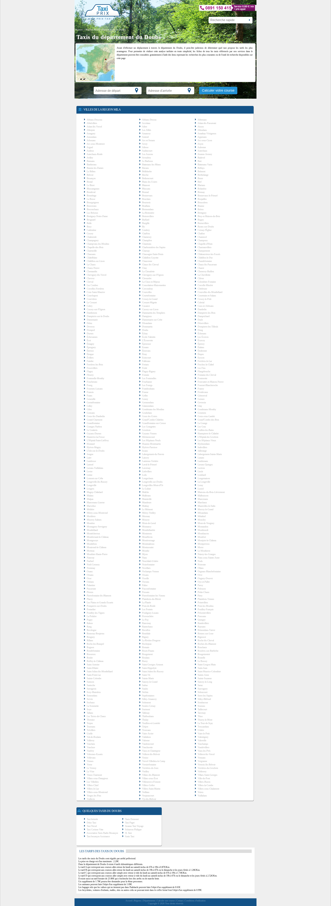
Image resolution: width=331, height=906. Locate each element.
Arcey (144, 144)
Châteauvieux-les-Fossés (209, 254)
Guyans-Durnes (94, 433)
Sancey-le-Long (205, 682)
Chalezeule (92, 237)
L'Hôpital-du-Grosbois (208, 437)
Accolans (146, 123)
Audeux (90, 150)
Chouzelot (146, 278)
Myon (145, 554)
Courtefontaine (149, 295)
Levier (90, 471)
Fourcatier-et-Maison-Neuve (211, 381)
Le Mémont (147, 509)
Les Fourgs (147, 385)
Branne (201, 206)
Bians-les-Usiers (149, 181)
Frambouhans (148, 388)
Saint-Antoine (93, 664)
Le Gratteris (92, 430)
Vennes (90, 761)
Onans (90, 571)
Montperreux (204, 544)
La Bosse (91, 199)
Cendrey (146, 230)
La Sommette (93, 706)
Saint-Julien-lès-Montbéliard (100, 671)
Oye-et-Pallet (204, 581)
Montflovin (147, 537)
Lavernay (146, 468)
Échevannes (92, 337)
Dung (200, 330)
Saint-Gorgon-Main (207, 664)
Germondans (148, 402)
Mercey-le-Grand (205, 509)
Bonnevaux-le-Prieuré (208, 195)
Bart (200, 161)
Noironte (202, 564)
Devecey (91, 326)
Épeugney (91, 347)
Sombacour (203, 702)
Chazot (201, 268)
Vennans (202, 757)
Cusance (146, 306)
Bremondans (148, 209)
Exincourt (146, 357)
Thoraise (91, 719)
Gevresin (202, 402)
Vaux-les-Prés (204, 750)
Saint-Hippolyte (149, 668)
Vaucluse (91, 747)
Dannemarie (92, 319)
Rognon (90, 647)
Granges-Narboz (94, 426)
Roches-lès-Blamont (207, 644)
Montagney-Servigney (97, 526)
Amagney (91, 133)
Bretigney (202, 213)
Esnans (145, 347)
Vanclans (91, 744)
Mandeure (146, 502)
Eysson (201, 357)
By (143, 226)
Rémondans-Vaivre (206, 630)
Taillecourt (202, 709)
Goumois (202, 413)
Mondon (91, 523)
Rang (89, 626)
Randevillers (203, 623)
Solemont (146, 702)
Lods (144, 475)
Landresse (91, 461)
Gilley (89, 406)
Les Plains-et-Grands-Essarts (100, 602)
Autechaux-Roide (94, 154)
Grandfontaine (93, 423)
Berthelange (203, 175)
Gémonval (202, 395)
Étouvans (146, 350)
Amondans (92, 137)
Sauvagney (203, 688)
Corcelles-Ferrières (95, 288)
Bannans (91, 161)
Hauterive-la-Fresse (96, 437)
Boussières (203, 202)
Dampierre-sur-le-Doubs (98, 316)
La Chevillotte (204, 275)
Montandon (203, 526)
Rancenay (146, 623)
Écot (89, 340)
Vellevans (91, 757)
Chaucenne (147, 261)
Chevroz (90, 278)
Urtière (201, 730)
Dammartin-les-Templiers (153, 313)
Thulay (145, 719)
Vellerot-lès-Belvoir (151, 754)
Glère (89, 409)
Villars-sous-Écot (150, 778)
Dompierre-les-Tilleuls (208, 326)
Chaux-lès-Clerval (150, 264)
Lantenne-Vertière (150, 461)
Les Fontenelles (149, 378)
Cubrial (201, 302)
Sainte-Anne (203, 675)
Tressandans (203, 726)
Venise (145, 757)
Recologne (91, 630)
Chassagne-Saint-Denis (152, 254)
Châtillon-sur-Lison (96, 261)
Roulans (146, 657)
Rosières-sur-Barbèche (208, 650)
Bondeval (91, 192)
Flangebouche (204, 371)
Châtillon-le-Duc (205, 257)
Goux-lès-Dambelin (96, 416)
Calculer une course (166, 900)
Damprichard (204, 316)
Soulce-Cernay (149, 706)
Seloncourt (202, 692)
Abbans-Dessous (94, 119)
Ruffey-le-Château (95, 661)
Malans (90, 495)
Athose (145, 147)
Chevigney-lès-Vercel (96, 275)
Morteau (90, 550)
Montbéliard (92, 530)
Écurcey (201, 340)
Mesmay (146, 516)
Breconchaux (93, 209)
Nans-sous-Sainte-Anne (209, 557)
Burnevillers (203, 223)
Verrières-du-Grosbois (208, 768)
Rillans (90, 640)
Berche (145, 175)
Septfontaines (148, 695)
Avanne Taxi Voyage (134, 826)
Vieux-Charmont (94, 775)
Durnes (90, 333)
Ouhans (90, 581)
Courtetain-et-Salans (207, 295)
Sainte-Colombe (94, 678)
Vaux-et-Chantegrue (151, 750)
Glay (200, 406)
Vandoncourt (148, 744)
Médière (90, 509)
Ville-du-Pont (204, 778)
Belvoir (90, 175)
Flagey (90, 371)
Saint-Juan (202, 668)
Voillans (145, 792)
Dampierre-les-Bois (206, 313)
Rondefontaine (93, 650)
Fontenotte (202, 378)
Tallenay (146, 713)
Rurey (145, 661)
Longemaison (204, 478)
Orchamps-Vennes (150, 571)
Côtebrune (202, 288)
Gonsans (91, 413)
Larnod (90, 464)
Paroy (200, 585)
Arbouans (91, 140)
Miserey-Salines (94, 519)
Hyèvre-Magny (94, 447)
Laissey (145, 457)
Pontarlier (91, 609)
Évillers (90, 357)
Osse (89, 578)
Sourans (201, 706)
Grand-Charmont (94, 419)
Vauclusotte (147, 747)
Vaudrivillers (203, 747)
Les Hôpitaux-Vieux (207, 440)
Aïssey (200, 126)
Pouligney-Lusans (150, 613)
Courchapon (92, 295)
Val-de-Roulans (94, 737)
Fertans (145, 364)
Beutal (90, 181)
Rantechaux (147, 626)
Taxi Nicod (92, 826)
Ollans (201, 568)
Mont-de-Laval (149, 523)
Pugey (90, 619)
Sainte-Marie (148, 678)
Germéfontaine (93, 402)
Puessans (202, 616)
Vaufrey (90, 750)
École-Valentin (148, 337)
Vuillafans (202, 795)
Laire (89, 457)
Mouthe (145, 550)
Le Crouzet (92, 302)
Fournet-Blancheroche (208, 385)
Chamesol (202, 237)
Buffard (145, 219)
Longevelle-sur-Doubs (152, 481)
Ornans (90, 575)
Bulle (89, 223)
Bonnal (145, 192)
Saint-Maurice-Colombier (209, 671)
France (80, 29)
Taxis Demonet (132, 819)
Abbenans (202, 119)
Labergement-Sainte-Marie (210, 454)
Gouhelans (147, 413)
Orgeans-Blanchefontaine (209, 571)
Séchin (145, 692)
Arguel (90, 147)
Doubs (145, 330)
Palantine (91, 585)
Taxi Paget (129, 822)
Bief (200, 181)
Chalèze (201, 233)
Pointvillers (203, 602)
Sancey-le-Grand (149, 682)
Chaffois (146, 233)
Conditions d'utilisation (195, 900)
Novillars (146, 568)
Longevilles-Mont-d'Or (152, 485)
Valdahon (146, 737)
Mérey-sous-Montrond (97, 513)
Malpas (90, 499)
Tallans (90, 713)
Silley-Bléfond (204, 699)
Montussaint (147, 547)
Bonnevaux (147, 195)
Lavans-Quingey (205, 464)
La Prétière (92, 616)
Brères (201, 209)
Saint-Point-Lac (94, 675)
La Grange (202, 423)
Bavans (145, 168)
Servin (90, 699)
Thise (200, 716)
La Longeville (204, 481)
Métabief (202, 516)
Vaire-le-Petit (204, 733)
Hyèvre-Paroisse (149, 447)
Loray (200, 485)
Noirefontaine (148, 564)
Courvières (92, 299)
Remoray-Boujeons (95, 633)
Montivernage (148, 540)
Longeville (91, 485)
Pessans (145, 592)
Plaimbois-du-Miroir (151, 599)
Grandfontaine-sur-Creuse (154, 423)
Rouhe (90, 657)
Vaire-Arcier (147, 733)
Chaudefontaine (205, 261)
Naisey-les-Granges (207, 554)
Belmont (201, 171)
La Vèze (90, 771)
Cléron (201, 278)
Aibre (144, 126)
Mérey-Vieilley (149, 513)
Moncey (146, 519)
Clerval (90, 281)
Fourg (89, 385)
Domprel (91, 330)
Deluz (89, 323)
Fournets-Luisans (95, 388)
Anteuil (145, 137)
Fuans (89, 395)
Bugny (201, 219)
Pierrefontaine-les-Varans (153, 595)
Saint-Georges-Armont (152, 664)
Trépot (145, 726)
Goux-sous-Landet (206, 416)
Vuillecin (91, 799)
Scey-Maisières (94, 692)
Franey (201, 388)
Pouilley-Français (206, 609)
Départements (149, 900)
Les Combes (92, 285)
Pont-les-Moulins (206, 606)
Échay (145, 333)
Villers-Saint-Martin (151, 788)
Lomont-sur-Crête (95, 478)
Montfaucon (203, 533)
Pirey (200, 595)
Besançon (91, 178)
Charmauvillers (204, 247)
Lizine (89, 475)
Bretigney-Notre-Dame (97, 216)
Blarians (201, 185)
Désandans (147, 323)
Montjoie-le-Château (207, 540)
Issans (145, 450)
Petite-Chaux (203, 592)
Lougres (90, 488)
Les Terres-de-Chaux (96, 716)
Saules (145, 688)
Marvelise (91, 506)
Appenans (202, 137)
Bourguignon (93, 202)
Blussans (146, 188)
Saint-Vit (146, 675)
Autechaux (202, 150)
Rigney (145, 637)
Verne (89, 764)
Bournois (146, 202)
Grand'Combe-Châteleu (152, 419)
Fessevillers (92, 368)
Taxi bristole (92, 819)
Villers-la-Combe (205, 785)
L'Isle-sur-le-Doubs (96, 450)
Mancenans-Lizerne (96, 502)
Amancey (146, 133)
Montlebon (92, 544)
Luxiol (201, 488)
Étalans (201, 347)
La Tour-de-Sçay (205, 723)
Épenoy (201, 344)
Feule (144, 368)
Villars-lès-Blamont (151, 775)
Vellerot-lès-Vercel (206, 754)
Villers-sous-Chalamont (208, 788)
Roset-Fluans (148, 650)
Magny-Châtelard (95, 492)
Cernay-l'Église (204, 230)
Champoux (203, 240)
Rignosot (202, 637)
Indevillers (202, 447)
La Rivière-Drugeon (151, 640)
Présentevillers (204, 613)
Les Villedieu (93, 782)
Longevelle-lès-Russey (97, 481)
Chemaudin (92, 271)
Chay (144, 268)
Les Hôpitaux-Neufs (151, 440)
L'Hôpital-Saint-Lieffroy (98, 440)
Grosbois (146, 430)
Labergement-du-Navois (153, 454)
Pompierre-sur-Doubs (97, 606)
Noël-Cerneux (93, 564)
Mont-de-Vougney (206, 523)
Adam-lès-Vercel (94, 126)
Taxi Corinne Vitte (95, 829)
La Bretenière (148, 213)
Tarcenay (202, 713)
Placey (90, 599)
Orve (200, 575)
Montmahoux (148, 544)
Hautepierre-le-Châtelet (208, 433)
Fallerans (146, 361)
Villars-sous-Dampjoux (97, 778)
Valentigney (203, 737)
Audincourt (147, 150)
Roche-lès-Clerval (206, 640)
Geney (145, 399)
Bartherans (92, 164)
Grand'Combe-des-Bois (208, 419)
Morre (200, 547)
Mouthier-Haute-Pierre (97, 554)
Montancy (146, 526)
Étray (144, 354)
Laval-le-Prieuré (149, 464)
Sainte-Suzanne (205, 678)
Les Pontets (147, 609)
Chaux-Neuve (93, 268)
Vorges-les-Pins (94, 795)
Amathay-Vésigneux (206, 133)
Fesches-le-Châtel (206, 364)
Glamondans (148, 406)
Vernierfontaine (149, 764)
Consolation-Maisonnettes (154, 285)
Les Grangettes (149, 426)
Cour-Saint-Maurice (96, 292)
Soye (89, 709)
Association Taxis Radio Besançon (102, 833)
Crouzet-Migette (149, 302)
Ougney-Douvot (205, 578)
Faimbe (90, 361)
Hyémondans (204, 444)
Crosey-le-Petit (204, 299)
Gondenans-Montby (207, 409)
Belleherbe (147, 171)
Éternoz (90, 350)
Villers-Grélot (148, 785)
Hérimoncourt (148, 437)
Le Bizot (90, 185)
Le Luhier (146, 488)
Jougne (90, 454)
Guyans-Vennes (149, 433)
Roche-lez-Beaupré (95, 644)
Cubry (90, 306)
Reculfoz (146, 630)
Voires (200, 792)
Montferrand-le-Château (98, 537)
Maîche (145, 492)
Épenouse (146, 344)
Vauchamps (203, 744)
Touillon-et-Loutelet (151, 723)
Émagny (90, 344)
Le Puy (145, 619)
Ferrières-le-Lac (205, 361)
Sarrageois (91, 688)
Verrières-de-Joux (150, 768)
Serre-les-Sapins (205, 695)
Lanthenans (203, 461)
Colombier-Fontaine (207, 281)
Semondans (92, 695)
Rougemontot (204, 654)
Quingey (202, 619)
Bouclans (146, 199)
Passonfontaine (149, 588)
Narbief (90, 561)
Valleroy (90, 740)
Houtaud (91, 444)
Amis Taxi (129, 836)
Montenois (147, 533)
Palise (144, 585)
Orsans (145, 575)
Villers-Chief (92, 785)
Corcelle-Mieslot (205, 285)
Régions (137, 900)
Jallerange (202, 450)
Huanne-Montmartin (151, 444)
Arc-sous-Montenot (96, 144)
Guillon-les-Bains (206, 430)
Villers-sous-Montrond (97, 792)
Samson (90, 682)
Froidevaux (203, 392)
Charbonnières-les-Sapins (154, 247)
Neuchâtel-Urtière (150, 561)
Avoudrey (146, 157)
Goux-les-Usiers (149, 416)
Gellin (145, 395)
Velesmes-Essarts (95, 754)
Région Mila (92, 29)
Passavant (91, 588)
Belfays (201, 168)
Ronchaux (202, 647)
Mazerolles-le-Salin (206, 506)
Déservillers (203, 323)
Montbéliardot (148, 530)
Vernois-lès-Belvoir (206, 764)
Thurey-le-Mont (205, 719)
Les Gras (202, 426)
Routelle (201, 657)
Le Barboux (147, 161)
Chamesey (147, 237)
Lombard (202, 475)
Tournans (91, 726)
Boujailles (202, 199)
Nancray (90, 557)
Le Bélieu (91, 171)
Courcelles (147, 292)
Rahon (90, 623)
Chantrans (146, 244)
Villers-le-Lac (93, 788)
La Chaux (91, 264)
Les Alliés (146, 130)
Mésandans (203, 513)
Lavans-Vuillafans (95, 468)
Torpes (90, 723)
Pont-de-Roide (148, 606)
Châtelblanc (92, 257)
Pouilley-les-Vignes (96, 613)
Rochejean (147, 644)
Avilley (90, 157)
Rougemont (147, 654)
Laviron (201, 468)
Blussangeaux (93, 188)
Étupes (201, 354)
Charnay (146, 250)
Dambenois (92, 313)
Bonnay (201, 192)
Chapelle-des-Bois (95, 247)
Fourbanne (147, 381)
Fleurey (90, 375)
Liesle (200, 471)
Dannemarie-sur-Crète (152, 319)
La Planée (146, 602)
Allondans (202, 130)
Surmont (146, 709)
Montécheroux (93, 533)
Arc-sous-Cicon (204, 140)
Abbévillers (92, 123)
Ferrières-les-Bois (95, 364)
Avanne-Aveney (204, 154)
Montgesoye (92, 540)
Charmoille (92, 250)
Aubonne (201, 147)
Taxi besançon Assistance (98, 836)
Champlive (147, 240)
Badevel (201, 157)
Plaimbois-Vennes (206, 599)
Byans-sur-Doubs (206, 226)
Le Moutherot (204, 550)
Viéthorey (202, 771)
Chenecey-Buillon (206, 271)
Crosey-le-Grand (149, 299)
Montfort (202, 537)
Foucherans (92, 381)
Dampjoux (147, 316)
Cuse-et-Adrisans (206, 306)
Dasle (200, 319)
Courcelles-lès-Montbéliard (210, 292)
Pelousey (202, 588)
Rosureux (91, 654)
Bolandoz (202, 188)
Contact (179, 900)
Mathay (145, 506)
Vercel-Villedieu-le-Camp (153, 761)
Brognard (91, 219)
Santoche (91, 685)
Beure (200, 178)
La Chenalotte (148, 271)
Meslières (91, 516)
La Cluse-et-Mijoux (151, 281)
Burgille (145, 223)
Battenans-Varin (205, 164)
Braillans (146, 206)
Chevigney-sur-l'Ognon (153, 275)
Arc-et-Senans (148, 140)
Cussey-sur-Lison (150, 309)
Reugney (91, 637)
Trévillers (91, 730)
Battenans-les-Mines (151, 164)
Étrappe (90, 354)
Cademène (91, 230)
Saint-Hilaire (92, 668)
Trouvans (146, 730)
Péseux (90, 592)
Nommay (91, 568)
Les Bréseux (92, 213)
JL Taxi (128, 833)
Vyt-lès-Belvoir (149, 799)
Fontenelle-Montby (95, 378)
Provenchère (147, 616)
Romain (145, 647)
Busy (89, 226)
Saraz (200, 685)
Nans (144, 557)
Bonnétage (91, 195)
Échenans (202, 333)
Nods (200, 561)
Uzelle (90, 733)
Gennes (201, 399)
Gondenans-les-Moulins (153, 409)
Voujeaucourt (148, 795)
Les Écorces (203, 337)
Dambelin (202, 309)
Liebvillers (147, 471)
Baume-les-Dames (95, 168)
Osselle (145, 578)
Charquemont (204, 250)
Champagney (93, 240)
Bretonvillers (148, 216)
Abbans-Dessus (149, 119)
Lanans (201, 457)
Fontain (145, 375)
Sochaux (91, 702)
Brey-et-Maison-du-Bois (209, 216)
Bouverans (92, 206)
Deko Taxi (91, 822)
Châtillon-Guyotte (150, 257)
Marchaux (202, 502)
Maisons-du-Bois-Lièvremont (211, 492)
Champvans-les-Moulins (98, 244)
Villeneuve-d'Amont (151, 782)
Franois (90, 392)
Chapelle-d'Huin (205, 244)
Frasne (145, 392)
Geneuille (91, 399)
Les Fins (202, 368)
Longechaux (147, 478)
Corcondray (147, 288)
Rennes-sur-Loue (205, 633)
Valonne (146, 740)
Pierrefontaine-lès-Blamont (99, 595)
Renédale (146, 633)
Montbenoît (203, 530)
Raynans (202, 626)
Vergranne (202, 761)
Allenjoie (91, 130)
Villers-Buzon (204, 782)
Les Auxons (147, 154)
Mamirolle (147, 499)
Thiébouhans (148, 716)
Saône (145, 685)
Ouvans (145, 581)
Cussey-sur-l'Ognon (96, 309)
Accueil (128, 900)
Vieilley (145, 771)
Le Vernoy (91, 768)
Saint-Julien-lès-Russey (153, 671)
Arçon (200, 144)
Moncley (202, 519)
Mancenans (203, 499)
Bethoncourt (147, 178)
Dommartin (147, 326)
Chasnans (91, 254)
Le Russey (202, 661)
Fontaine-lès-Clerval (207, 375)
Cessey (90, 233)
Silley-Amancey (149, 699)
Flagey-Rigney (149, 371)
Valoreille (202, 740)
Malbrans (146, 495)
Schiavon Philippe (133, 829)
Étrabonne (202, 350)
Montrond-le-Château (96, 547)
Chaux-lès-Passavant (207, 264)
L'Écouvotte (147, 340)
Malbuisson (203, 495)
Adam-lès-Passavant (206, 123)
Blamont (146, 185)
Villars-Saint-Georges (207, 775)
